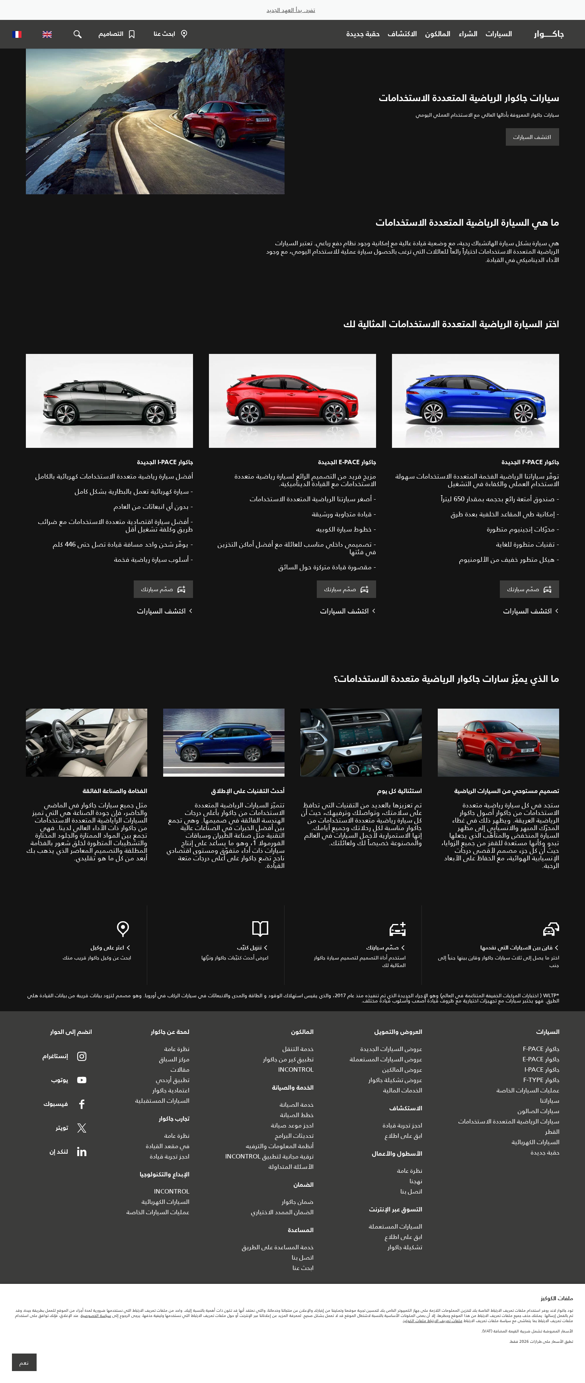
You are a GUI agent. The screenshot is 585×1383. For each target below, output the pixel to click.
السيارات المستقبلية (162, 1101)
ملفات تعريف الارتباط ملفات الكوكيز (432, 1320)
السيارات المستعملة (395, 1226)
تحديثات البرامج (294, 1136)
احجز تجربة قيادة (402, 1125)
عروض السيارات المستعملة (386, 1059)
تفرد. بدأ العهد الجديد (291, 10)
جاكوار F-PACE (541, 1049)
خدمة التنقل (298, 1049)
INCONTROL (296, 1069)
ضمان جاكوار (298, 1202)
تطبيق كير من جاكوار (288, 1059)
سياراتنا (550, 1101)
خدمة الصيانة (297, 1105)
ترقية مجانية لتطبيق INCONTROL (269, 1156)
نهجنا (416, 1181)
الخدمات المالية (402, 1090)
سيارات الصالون (539, 1111)
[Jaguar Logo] (550, 34)
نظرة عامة (409, 1171)
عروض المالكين (402, 1069)
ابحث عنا (303, 1268)
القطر (552, 1132)
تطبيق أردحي (172, 1080)
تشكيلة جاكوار (405, 1247)
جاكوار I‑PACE (542, 1069)
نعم (24, 1362)
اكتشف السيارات (532, 137)
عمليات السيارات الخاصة (528, 1090)
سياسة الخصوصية (96, 1315)
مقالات (180, 1069)
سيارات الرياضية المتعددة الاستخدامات (509, 1121)
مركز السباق (174, 1059)
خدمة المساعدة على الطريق (278, 1247)
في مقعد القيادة (167, 1146)
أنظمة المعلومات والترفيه (280, 1146)
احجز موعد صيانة (292, 1125)
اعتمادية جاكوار (170, 1090)
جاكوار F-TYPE (541, 1080)
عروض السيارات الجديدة (391, 1049)
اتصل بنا (411, 1191)
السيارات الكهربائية (536, 1142)
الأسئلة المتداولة (291, 1167)
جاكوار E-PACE (541, 1059)
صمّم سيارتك (523, 589)
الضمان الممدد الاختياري (282, 1212)
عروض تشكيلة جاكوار (395, 1080)
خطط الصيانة (297, 1115)
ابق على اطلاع (403, 1136)
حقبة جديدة (545, 1152)
